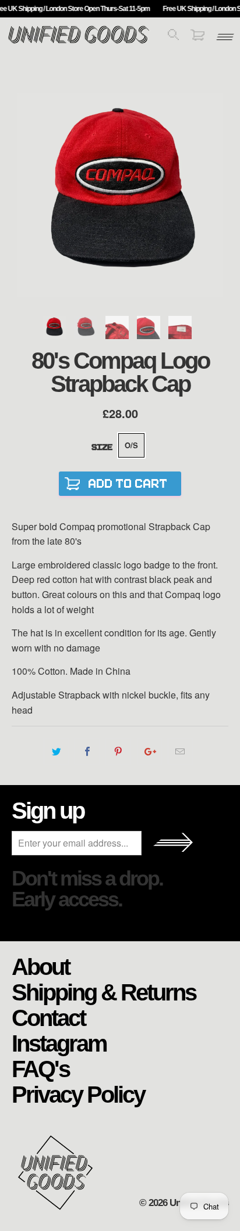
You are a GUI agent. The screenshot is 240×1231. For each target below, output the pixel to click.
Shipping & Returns (104, 992)
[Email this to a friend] (180, 751)
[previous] (23, 195)
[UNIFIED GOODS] (78, 42)
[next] (217, 195)
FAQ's (40, 1068)
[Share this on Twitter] (56, 751)
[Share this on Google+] (149, 751)
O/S (131, 445)
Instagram (59, 1043)
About (40, 966)
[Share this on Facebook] (87, 751)
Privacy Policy (78, 1094)
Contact (48, 1017)
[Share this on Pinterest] (117, 751)
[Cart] (197, 37)
